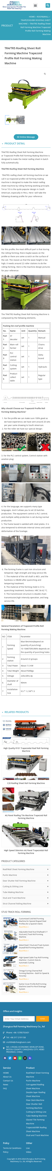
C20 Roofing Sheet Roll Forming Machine (26, 783)
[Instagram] (25, 1058)
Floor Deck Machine (35, 1100)
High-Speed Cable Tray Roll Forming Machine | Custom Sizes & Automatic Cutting (33, 960)
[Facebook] (5, 1058)
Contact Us (8, 1080)
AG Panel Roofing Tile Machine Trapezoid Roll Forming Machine (26, 816)
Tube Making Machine (13, 892)
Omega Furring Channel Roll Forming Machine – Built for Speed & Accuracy (34, 973)
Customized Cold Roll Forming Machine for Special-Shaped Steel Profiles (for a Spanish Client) (32, 921)
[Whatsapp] (20, 1058)
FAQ (5, 1088)
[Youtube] (15, 1058)
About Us (7, 1076)
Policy (6, 1143)
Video (28, 1152)
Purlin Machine (10, 875)
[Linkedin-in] (30, 1058)
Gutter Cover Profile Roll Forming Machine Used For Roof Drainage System (32, 986)
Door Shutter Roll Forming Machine (19, 880)
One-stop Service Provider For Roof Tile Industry (14, 8)
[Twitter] (10, 1058)
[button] (35, 5)
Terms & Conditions (12, 1148)
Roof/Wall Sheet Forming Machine (18, 869)
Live (28, 1148)
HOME (6, 1072)
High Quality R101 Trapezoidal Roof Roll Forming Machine (26, 749)
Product (30, 1067)
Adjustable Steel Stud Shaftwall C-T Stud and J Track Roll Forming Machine (33, 934)
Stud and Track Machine (14, 898)
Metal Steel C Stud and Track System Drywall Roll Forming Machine (34, 946)
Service (7, 1067)
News (5, 1084)
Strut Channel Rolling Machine (17, 903)
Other (29, 1143)
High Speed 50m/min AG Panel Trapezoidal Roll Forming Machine (26, 851)
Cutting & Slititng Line (13, 886)
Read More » (24, 927)
